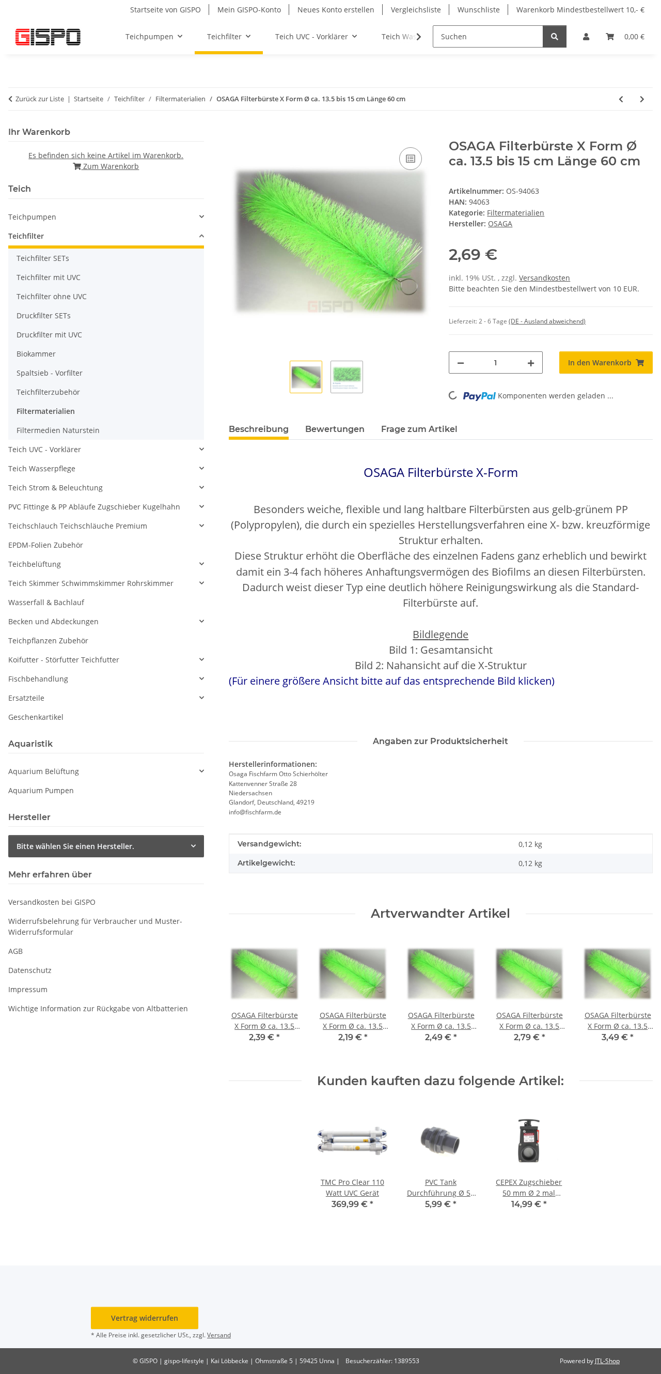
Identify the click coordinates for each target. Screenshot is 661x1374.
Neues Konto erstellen (335, 9)
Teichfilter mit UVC (49, 277)
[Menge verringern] (460, 362)
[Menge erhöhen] (531, 362)
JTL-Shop (607, 1360)
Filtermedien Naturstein (58, 430)
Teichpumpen (32, 217)
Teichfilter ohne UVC (52, 296)
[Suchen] (554, 36)
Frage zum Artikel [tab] (419, 429)
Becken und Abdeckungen (53, 621)
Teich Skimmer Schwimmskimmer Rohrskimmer (91, 583)
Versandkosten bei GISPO (52, 902)
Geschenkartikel (36, 717)
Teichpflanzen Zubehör (48, 640)
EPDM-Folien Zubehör (45, 545)
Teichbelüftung (34, 564)
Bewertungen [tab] (335, 429)
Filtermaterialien (515, 213)
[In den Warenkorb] (237, 133)
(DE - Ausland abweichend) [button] (547, 321)
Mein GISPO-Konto (249, 9)
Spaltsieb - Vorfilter (50, 373)
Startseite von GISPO (165, 9)
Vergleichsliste (416, 9)
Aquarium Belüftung (43, 771)
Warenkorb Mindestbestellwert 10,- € (580, 9)
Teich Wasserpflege (41, 468)
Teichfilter (26, 236)
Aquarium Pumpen (41, 790)
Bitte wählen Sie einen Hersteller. (75, 846)
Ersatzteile (26, 698)
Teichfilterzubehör (48, 392)
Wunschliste (479, 9)
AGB (15, 951)
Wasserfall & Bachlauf (46, 602)
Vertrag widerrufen (144, 1318)
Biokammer (36, 354)
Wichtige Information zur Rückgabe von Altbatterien (98, 1008)
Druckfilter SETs (44, 315)
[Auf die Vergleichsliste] (410, 158)
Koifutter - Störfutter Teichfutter (63, 660)
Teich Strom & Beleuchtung (55, 487)
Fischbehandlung (38, 679)
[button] (586, 36)
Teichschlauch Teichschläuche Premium (77, 526)
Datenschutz (30, 970)
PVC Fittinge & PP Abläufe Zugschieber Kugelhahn (94, 507)
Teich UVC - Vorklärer (44, 449)
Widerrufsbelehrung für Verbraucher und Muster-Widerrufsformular (95, 926)
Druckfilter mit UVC (49, 334)
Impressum (28, 989)
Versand (219, 1335)
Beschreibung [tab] (259, 429)
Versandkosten (544, 278)
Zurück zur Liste (39, 98)
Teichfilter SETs (43, 258)
